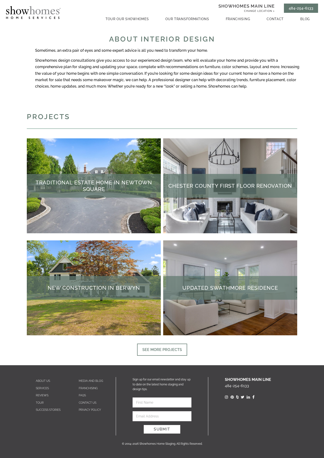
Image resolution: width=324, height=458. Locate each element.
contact (275, 19)
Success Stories (48, 409)
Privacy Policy (90, 409)
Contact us (87, 402)
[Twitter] (242, 397)
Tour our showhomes (127, 19)
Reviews (42, 395)
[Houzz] (237, 397)
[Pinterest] (232, 397)
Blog (305, 19)
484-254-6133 (301, 8)
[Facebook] (253, 397)
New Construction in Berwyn (94, 288)
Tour (40, 402)
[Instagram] (226, 397)
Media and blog (91, 381)
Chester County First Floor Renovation (230, 186)
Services (42, 388)
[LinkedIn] (248, 397)
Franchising (238, 19)
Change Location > (259, 11)
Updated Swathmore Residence (230, 288)
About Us (43, 381)
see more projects (162, 349)
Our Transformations (187, 19)
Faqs (82, 395)
